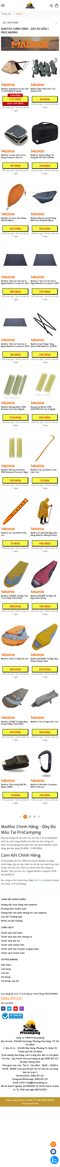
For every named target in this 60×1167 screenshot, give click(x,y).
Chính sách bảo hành (12, 933)
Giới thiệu (6, 965)
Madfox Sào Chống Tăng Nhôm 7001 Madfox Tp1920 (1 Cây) (45, 345)
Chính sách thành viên (12, 945)
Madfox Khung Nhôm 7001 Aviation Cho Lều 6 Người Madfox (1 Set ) (13, 408)
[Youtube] (15, 1008)
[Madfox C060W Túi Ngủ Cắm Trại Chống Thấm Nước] (15, 574)
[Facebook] (3, 1008)
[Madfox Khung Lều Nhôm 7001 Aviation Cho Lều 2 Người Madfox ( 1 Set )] (15, 448)
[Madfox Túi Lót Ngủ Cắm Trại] (45, 700)
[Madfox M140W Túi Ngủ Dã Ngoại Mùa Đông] (45, 574)
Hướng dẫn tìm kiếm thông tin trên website (24, 913)
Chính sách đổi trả (10, 941)
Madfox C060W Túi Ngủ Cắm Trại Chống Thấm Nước (14, 597)
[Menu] (3, 5)
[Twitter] (9, 1008)
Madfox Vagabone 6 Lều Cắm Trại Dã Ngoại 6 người (15, 90)
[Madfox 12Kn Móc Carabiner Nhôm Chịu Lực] (45, 763)
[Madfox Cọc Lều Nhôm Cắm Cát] (15, 511)
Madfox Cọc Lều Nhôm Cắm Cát (14, 534)
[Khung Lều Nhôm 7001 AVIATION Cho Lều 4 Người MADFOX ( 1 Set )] (45, 385)
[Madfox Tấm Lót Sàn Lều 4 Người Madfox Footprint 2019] (45, 259)
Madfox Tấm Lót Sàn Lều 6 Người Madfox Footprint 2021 (15, 282)
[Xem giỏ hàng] (56, 5)
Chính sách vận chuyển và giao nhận (20, 949)
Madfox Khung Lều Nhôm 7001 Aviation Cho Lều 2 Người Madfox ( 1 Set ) (15, 471)
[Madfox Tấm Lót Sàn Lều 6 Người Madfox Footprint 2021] (15, 259)
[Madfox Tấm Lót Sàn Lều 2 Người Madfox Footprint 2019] (15, 322)
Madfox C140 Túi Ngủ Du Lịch (15, 659)
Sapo (36, 1103)
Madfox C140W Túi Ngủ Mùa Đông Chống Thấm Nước (14, 723)
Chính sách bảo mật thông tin (16, 936)
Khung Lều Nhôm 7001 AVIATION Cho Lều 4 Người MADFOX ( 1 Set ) (43, 408)
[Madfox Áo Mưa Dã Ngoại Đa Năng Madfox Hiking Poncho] (45, 511)
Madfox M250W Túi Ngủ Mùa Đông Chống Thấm (44, 660)
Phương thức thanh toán (14, 908)
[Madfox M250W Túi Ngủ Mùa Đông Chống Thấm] (45, 637)
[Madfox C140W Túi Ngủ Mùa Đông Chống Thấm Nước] (15, 700)
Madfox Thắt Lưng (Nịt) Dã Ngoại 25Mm (13, 785)
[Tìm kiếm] (51, 5)
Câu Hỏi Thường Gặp (11, 916)
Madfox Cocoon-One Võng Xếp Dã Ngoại (13, 219)
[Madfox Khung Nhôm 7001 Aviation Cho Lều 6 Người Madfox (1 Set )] (15, 385)
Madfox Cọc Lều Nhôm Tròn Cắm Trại (44, 471)
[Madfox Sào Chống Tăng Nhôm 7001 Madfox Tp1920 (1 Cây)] (45, 322)
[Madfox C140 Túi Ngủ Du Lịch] (15, 637)
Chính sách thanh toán (13, 953)
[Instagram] (22, 1008)
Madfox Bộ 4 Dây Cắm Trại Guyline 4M (43, 90)
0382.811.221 (11, 998)
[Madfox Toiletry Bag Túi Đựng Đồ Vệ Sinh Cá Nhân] (45, 133)
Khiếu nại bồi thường (11, 920)
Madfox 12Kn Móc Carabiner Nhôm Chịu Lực (44, 785)
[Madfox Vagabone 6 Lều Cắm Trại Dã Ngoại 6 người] (15, 67)
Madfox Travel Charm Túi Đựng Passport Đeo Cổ (13, 156)
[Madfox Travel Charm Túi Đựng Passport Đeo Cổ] (15, 133)
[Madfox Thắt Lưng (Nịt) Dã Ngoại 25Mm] (15, 763)
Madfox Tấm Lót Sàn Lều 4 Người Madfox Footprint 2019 (45, 282)
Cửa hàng (6, 969)
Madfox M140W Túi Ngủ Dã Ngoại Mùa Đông (43, 597)
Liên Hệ (5, 973)
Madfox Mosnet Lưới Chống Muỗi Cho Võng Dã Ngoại (43, 219)
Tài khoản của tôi (10, 981)
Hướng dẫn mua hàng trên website (19, 904)
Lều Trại (39, 880)
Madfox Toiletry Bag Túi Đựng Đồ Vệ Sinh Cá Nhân (42, 156)
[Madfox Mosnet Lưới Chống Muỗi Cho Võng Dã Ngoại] (45, 196)
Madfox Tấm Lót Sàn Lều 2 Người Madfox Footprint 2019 (15, 345)
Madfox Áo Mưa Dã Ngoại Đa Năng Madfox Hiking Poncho (44, 534)
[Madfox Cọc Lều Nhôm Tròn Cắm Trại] (45, 448)
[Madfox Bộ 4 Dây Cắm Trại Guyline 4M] (45, 67)
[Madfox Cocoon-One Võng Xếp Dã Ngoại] (15, 196)
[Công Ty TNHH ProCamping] (30, 5)
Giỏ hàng (5, 977)
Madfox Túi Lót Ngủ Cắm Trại (44, 722)
